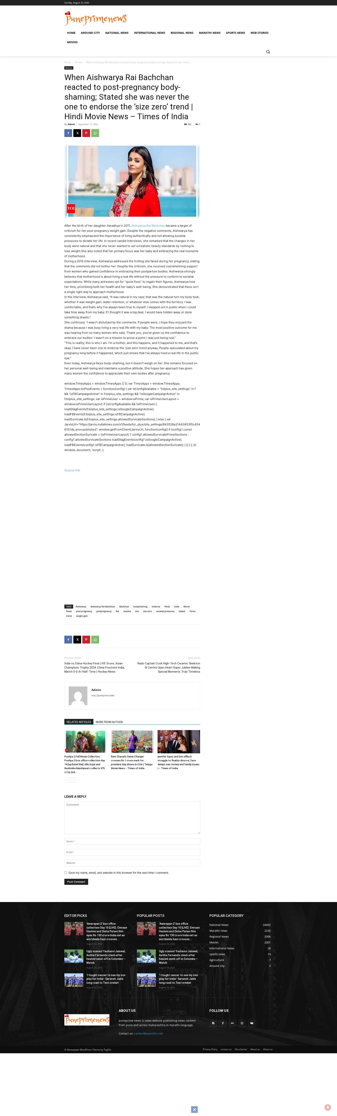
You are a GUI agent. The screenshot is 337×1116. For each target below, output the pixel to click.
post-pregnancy (84, 611)
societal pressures (165, 611)
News (69, 611)
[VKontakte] (251, 1023)
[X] (77, 133)
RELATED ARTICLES (79, 722)
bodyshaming (140, 606)
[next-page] (73, 780)
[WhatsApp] (95, 133)
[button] (268, 51)
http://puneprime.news (102, 695)
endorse (156, 606)
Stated (182, 611)
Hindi (167, 606)
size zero (147, 611)
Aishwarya (81, 606)
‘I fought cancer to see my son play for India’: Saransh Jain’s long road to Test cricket (105, 979)
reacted (127, 611)
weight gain (82, 615)
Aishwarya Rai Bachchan (148, 225)
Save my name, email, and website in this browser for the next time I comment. (118, 872)
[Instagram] (242, 1023)
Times (192, 611)
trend (69, 615)
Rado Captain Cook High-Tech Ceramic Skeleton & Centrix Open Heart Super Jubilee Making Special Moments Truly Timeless (168, 667)
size (137, 611)
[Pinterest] (86, 133)
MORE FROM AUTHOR (109, 722)
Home (67, 62)
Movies (78, 62)
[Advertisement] (137, 507)
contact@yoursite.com (148, 1033)
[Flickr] (232, 1023)
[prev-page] (66, 780)
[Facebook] (68, 133)
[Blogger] (213, 1023)
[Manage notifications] (328, 1107)
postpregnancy (104, 611)
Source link (72, 470)
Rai (117, 611)
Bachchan (124, 606)
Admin (71, 124)
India (176, 606)
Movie (187, 606)
